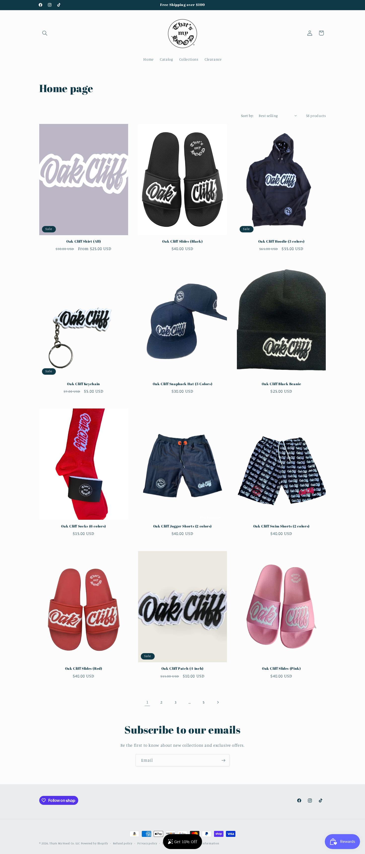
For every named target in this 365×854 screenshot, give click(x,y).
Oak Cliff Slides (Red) (83, 669)
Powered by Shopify (94, 843)
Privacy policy (147, 843)
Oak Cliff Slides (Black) (182, 241)
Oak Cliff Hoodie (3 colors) (281, 241)
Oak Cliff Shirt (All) (83, 241)
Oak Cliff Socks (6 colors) (83, 526)
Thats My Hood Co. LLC (64, 843)
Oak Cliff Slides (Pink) (281, 669)
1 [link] (147, 702)
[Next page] (217, 702)
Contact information (204, 843)
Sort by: (247, 115)
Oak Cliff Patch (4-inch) (182, 669)
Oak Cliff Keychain (83, 384)
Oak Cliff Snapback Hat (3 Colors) (183, 384)
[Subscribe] (223, 760)
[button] (45, 33)
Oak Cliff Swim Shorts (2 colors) (281, 526)
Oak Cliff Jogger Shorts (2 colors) (182, 526)
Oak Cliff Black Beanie (281, 384)
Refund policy (122, 843)
